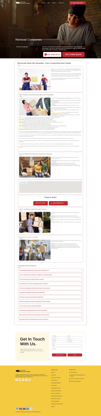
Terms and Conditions (55, 377)
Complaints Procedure (55, 388)
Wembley (23, 117)
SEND (74, 354)
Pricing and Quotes (55, 401)
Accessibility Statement (56, 382)
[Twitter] (20, 380)
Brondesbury (21, 128)
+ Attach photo (59, 354)
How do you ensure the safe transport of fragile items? (31, 297)
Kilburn (52, 109)
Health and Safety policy (56, 390)
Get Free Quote (40, 203)
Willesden (53, 107)
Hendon (20, 123)
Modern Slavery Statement (56, 396)
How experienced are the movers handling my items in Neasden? (33, 283)
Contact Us (61, 2)
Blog (49, 2)
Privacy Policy (54, 380)
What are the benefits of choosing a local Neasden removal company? (34, 301)
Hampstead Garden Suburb (56, 112)
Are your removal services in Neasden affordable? (30, 305)
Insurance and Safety (55, 393)
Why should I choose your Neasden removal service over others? (33, 319)
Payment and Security (55, 398)
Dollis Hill (21, 124)
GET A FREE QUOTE (73, 54)
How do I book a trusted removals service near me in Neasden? (33, 310)
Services (43, 2)
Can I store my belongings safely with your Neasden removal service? (34, 288)
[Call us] (58, 203)
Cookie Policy (54, 385)
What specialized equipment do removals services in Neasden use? (34, 270)
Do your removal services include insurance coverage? (31, 279)
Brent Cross (21, 120)
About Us (54, 2)
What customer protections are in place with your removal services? (34, 314)
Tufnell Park (21, 118)
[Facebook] (16, 380)
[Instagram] (23, 380)
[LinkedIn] (26, 380)
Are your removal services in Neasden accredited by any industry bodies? (35, 274)
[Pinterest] (29, 380)
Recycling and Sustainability (57, 403)
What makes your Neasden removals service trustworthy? (32, 292)
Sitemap (53, 406)
